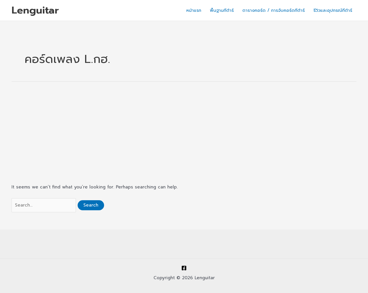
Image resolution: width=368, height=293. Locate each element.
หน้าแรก (193, 10)
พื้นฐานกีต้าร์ (222, 10)
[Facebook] (184, 268)
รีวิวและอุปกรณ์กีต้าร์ (332, 10)
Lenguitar (35, 10)
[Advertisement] (184, 132)
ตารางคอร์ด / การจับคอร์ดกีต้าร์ (273, 10)
